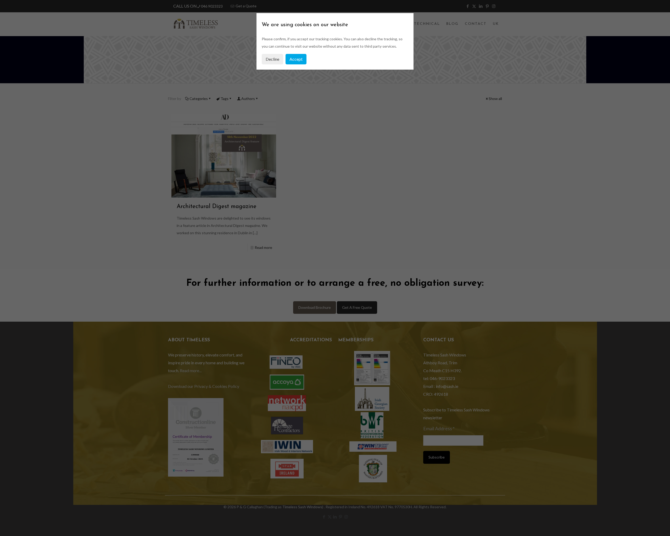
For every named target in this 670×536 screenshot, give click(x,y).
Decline (272, 59)
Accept (296, 59)
